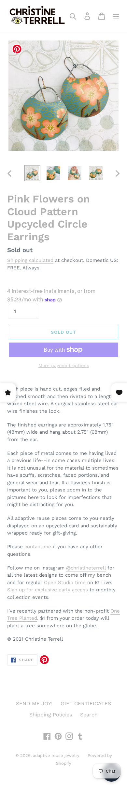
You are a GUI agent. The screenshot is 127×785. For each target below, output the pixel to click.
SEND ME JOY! (34, 703)
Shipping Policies (50, 715)
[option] (32, 173)
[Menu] (116, 15)
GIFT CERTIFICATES (86, 703)
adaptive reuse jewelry (56, 755)
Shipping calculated (30, 260)
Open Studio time (65, 582)
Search (89, 715)
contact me (37, 547)
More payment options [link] (63, 365)
